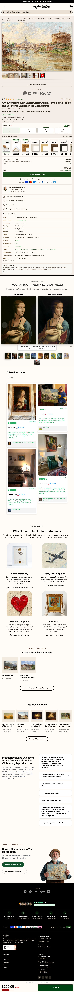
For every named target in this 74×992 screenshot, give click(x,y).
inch (65, 125)
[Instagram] (46, 977)
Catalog (5, 967)
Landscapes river (44, 249)
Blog (4, 965)
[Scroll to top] (71, 989)
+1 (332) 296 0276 (16, 189)
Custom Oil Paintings (43, 941)
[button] (71, 7)
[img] (12, 423)
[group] (37, 322)
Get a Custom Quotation (13, 871)
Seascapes (53, 249)
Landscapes (26, 249)
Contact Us (6, 959)
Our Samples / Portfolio (44, 946)
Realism (17, 240)
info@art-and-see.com (18, 191)
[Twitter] (43, 977)
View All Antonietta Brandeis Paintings (35, 688)
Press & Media (6, 962)
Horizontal (18, 246)
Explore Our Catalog (11, 864)
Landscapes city (34, 249)
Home (3, 19)
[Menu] (3, 7)
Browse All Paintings (36, 739)
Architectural (18, 249)
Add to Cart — (37, 174)
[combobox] (37, 12)
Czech (16, 243)
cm (69, 125)
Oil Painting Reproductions (45, 938)
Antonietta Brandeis (13, 108)
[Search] (71, 12)
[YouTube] (50, 977)
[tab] (8, 356)
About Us (5, 956)
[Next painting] (69, 325)
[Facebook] (39, 977)
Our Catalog (41, 944)
